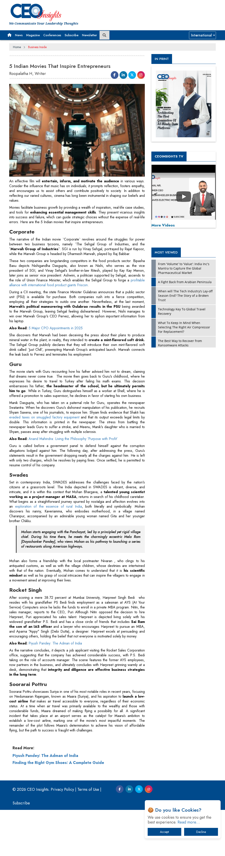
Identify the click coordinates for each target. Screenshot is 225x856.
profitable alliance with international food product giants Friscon (77, 283)
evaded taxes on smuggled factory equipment (45, 417)
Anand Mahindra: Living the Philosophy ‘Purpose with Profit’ (73, 438)
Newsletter (89, 35)
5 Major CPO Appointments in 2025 (56, 328)
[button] (9, 35)
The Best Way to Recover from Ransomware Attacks (180, 343)
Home (17, 47)
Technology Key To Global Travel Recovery (181, 311)
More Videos (163, 225)
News (19, 35)
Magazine (33, 35)
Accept (164, 832)
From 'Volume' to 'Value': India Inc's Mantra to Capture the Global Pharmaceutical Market (183, 268)
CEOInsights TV (169, 156)
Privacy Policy (62, 789)
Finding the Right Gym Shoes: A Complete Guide (58, 763)
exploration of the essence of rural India (48, 506)
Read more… (189, 822)
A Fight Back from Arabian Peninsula (185, 282)
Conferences (52, 35)
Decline (201, 832)
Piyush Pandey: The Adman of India (55, 643)
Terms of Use (88, 789)
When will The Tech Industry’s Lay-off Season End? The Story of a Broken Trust (185, 295)
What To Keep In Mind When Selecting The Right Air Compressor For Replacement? (184, 327)
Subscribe (71, 35)
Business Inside (37, 47)
